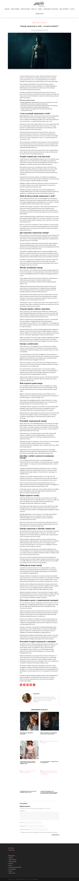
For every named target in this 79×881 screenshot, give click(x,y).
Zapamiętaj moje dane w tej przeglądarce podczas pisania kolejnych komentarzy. (39, 832)
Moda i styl (34, 9)
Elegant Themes (21, 879)
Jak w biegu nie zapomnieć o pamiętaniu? (26, 733)
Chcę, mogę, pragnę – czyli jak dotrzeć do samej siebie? (49, 762)
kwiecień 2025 (11, 850)
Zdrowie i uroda (39, 13)
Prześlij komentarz (55, 834)
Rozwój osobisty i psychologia (50, 9)
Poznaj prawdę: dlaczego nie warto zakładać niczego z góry (28, 792)
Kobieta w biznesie (15, 9)
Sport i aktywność (63, 9)
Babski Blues (40, 30)
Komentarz (22, 810)
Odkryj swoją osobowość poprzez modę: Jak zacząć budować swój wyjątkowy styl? (28, 762)
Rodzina (40, 9)
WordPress (35, 879)
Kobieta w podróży (25, 9)
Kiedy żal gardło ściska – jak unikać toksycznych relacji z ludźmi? (48, 733)
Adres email (23, 826)
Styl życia (72, 9)
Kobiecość (7, 9)
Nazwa (21, 822)
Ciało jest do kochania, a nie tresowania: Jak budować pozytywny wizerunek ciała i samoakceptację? (49, 792)
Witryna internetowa (24, 829)
